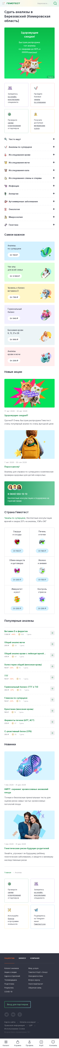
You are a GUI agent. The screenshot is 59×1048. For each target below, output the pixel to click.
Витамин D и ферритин (16, 631)
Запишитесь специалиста (13, 98)
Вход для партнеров (17, 1004)
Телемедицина (10, 980)
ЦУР (31, 1025)
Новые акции (13, 371)
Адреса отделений (12, 976)
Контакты (53, 1045)
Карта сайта (9, 1022)
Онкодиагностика (35, 976)
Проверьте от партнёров (14, 124)
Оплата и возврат (28, 1022)
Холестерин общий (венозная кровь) (23, 664)
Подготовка (9, 984)
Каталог (6, 1045)
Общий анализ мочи (14, 642)
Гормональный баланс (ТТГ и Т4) (21, 687)
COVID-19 (8, 992)
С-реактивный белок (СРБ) (18, 731)
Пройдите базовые (40, 98)
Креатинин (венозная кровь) (18, 709)
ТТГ (6, 676)
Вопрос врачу (34, 980)
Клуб (41, 1045)
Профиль (29, 1045)
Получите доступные (39, 124)
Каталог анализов (11, 968)
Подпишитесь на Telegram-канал (40, 920)
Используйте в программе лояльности (13, 920)
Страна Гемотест (16, 512)
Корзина (17, 1045)
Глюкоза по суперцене (15, 698)
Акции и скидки (10, 972)
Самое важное (14, 234)
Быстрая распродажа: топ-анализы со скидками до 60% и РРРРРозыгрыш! (29, 47)
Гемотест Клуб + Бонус (37, 972)
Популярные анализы (19, 620)
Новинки (10, 744)
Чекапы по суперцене (14, 518)
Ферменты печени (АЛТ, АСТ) (19, 720)
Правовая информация (14, 1025)
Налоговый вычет (35, 984)
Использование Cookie (14, 1029)
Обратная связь (34, 988)
